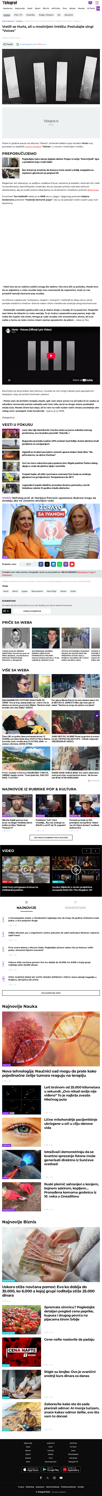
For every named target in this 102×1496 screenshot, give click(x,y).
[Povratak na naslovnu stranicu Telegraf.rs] (9, 3)
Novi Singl (51, 591)
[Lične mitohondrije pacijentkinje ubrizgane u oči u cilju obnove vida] (21, 1132)
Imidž (73, 591)
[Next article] (100, 748)
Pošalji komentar (32, 611)
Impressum (40, 1487)
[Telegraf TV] (61, 1477)
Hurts (5, 591)
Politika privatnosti (68, 1487)
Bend (15, 591)
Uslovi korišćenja (84, 581)
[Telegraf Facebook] (40, 1477)
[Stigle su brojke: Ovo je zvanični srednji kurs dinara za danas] (21, 1384)
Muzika (19, 21)
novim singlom (33, 146)
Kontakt (81, 1487)
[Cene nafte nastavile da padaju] (21, 1352)
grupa (24, 591)
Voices (63, 591)
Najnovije (19, 1006)
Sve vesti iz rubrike (51, 838)
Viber (91, 572)
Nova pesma (37, 591)
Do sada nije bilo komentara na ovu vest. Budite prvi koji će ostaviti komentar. (37, 605)
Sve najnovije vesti (51, 993)
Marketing (30, 1487)
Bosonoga (93, 190)
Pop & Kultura (8, 21)
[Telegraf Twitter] (47, 1477)
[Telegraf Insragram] (54, 1477)
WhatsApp (83, 572)
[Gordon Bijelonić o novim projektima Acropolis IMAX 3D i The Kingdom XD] (76, 869)
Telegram (6, 575)
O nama (21, 1487)
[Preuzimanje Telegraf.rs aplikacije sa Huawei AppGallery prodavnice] (71, 1469)
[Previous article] (2, 748)
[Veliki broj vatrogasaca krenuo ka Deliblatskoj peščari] (26, 869)
